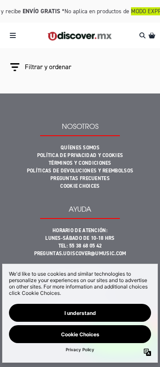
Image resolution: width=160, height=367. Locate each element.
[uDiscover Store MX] (80, 36)
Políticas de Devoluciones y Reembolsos (80, 170)
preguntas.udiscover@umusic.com (80, 253)
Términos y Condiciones (80, 163)
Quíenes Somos (80, 147)
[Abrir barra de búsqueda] (142, 35)
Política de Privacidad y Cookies (80, 155)
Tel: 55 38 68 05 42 (80, 245)
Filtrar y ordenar (48, 66)
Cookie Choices (79, 186)
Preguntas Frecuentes (80, 178)
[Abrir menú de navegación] (12, 35)
